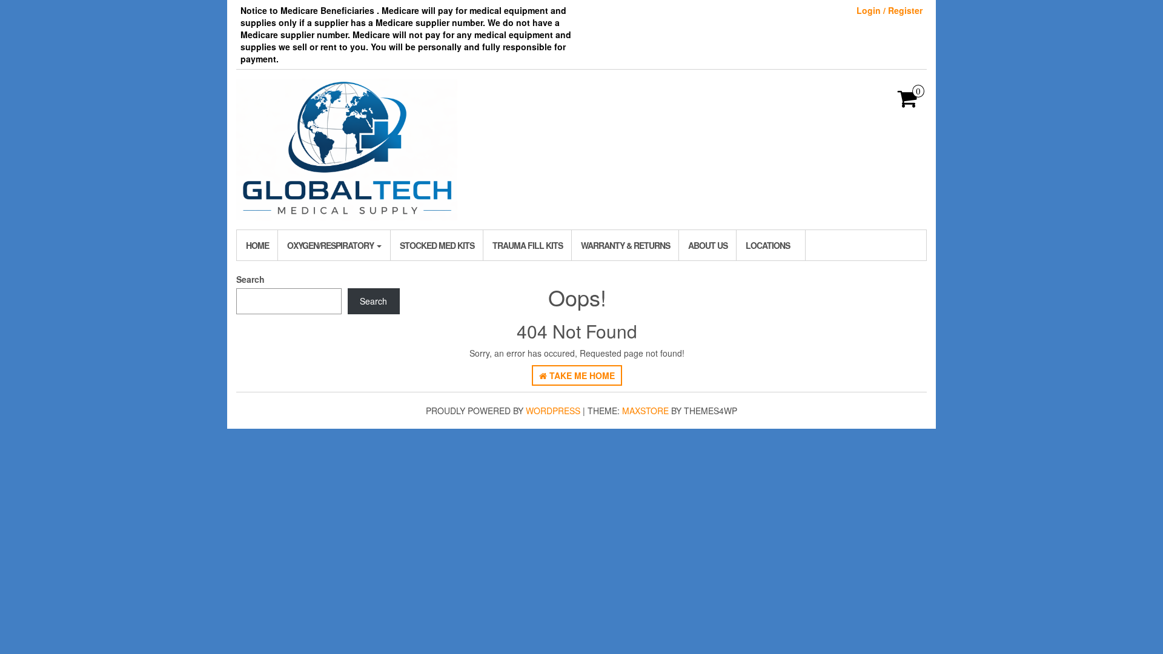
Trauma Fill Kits (527, 245)
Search (250, 279)
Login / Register (890, 10)
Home (257, 245)
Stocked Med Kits (437, 245)
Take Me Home (581, 375)
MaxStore (645, 411)
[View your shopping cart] (908, 102)
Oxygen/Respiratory (331, 245)
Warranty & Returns (625, 245)
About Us (707, 245)
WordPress (553, 411)
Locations (768, 245)
